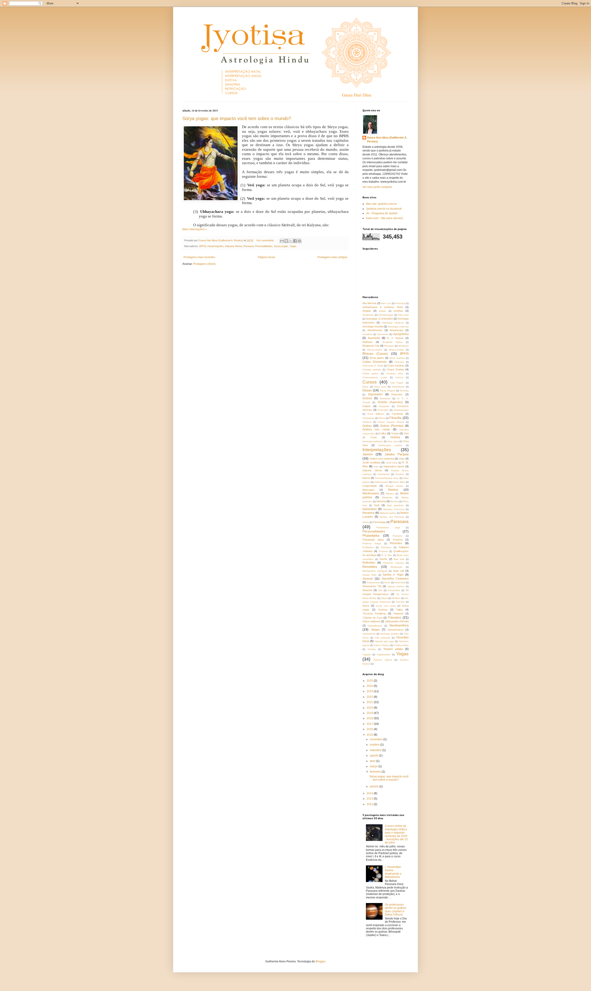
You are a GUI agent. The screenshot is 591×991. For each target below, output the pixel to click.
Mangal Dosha (394, 486)
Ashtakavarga (385, 315)
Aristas (382, 311)
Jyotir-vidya (392, 462)
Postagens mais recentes (199, 257)
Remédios (369, 566)
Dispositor (397, 394)
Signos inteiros (396, 586)
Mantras (393, 489)
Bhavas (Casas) (375, 353)
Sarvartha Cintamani (395, 578)
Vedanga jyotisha (389, 633)
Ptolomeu (386, 547)
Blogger (320, 961)
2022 (370, 696)
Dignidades (375, 394)
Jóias (402, 458)
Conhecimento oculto (374, 377)
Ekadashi (384, 406)
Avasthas (367, 334)
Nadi (376, 505)
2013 (370, 798)
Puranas (383, 551)
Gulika (382, 433)
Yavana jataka (393, 649)
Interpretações (215, 246)
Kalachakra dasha (393, 466)
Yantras (372, 649)
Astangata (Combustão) (379, 318)
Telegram (398, 613)
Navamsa (368, 512)
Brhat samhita (397, 358)
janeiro (374, 786)
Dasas (367, 390)
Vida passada (382, 637)
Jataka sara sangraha (381, 458)
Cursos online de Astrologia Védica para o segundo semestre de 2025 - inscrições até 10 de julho (396, 834)
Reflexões (368, 562)
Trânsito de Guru (372, 617)
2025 (370, 680)
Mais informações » (194, 229)
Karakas (399, 474)
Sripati (384, 598)
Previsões (396, 543)
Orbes (365, 522)
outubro (375, 744)
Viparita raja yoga (384, 641)
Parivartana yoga (388, 527)
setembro (376, 750)
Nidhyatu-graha (388, 513)
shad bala (400, 582)
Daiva (365, 386)
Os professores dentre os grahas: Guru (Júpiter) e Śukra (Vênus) (396, 909)
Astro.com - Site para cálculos (384, 218)
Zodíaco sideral (383, 660)
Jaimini (367, 454)
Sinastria (367, 590)
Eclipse (366, 406)
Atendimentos (375, 330)
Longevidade (369, 485)
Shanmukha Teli (371, 586)
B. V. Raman (395, 338)
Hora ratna (393, 441)
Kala (376, 466)
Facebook (397, 413)
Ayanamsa (383, 334)
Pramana (397, 536)
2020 (370, 707)
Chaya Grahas (395, 369)
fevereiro (376, 771)
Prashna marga (371, 543)
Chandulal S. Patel (372, 365)
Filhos (382, 418)
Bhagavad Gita (370, 345)
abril (373, 761)
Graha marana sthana (391, 422)
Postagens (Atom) (204, 264)
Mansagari (368, 489)
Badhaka (367, 342)
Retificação (396, 567)
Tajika (399, 609)
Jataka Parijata (397, 454)
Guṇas (395, 433)
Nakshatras (369, 509)
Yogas (292, 246)
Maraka (390, 493)
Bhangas (389, 345)
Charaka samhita (371, 369)
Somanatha (394, 590)
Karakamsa (384, 474)
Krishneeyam (381, 482)
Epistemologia (401, 410)
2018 (370, 718)
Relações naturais (393, 563)
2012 (370, 804)
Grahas (367, 425)
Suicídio (400, 602)
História (395, 437)
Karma (366, 478)
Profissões (368, 547)
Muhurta (381, 501)
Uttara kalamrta (371, 621)
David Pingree (387, 390)
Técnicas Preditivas (374, 613)
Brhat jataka (377, 358)
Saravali (367, 578)
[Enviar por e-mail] (282, 241)
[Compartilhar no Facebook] (295, 241)
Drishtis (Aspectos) (390, 402)
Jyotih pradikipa (371, 462)
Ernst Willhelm (376, 414)
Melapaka (387, 497)
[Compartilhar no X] (290, 241)
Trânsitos (394, 617)
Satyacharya (373, 582)
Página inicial (266, 257)
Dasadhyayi (398, 386)
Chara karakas (395, 365)
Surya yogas (281, 246)
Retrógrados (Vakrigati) (374, 571)
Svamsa (382, 609)
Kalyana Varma (233, 246)
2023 (370, 691)
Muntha (394, 501)
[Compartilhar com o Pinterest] (299, 241)
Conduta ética (394, 373)
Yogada (366, 654)
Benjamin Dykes (392, 342)
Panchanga (379, 522)
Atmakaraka (396, 330)
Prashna (397, 539)
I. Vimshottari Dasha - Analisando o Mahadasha (393, 872)
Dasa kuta (380, 386)
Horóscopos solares (390, 445)
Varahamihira (399, 625)
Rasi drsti (399, 559)
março (374, 766)
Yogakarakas (383, 654)
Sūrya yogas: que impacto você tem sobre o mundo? (236, 118)
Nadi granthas (395, 505)
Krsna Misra (398, 482)
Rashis (383, 559)
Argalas (366, 310)
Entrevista (383, 410)
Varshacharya (395, 629)
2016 (370, 729)
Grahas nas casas (376, 429)
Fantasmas (368, 418)
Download (385, 398)
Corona (399, 377)
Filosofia (395, 418)
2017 (370, 723)
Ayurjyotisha (401, 334)
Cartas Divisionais (374, 361)
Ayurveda (374, 338)
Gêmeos (366, 422)
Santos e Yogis (393, 574)
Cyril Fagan (397, 382)
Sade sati (398, 570)
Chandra (399, 362)
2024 (370, 686)
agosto (374, 755)
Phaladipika (370, 535)
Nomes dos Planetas (392, 517)
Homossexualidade (372, 441)
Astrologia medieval (393, 322)
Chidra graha (370, 373)
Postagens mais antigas (332, 257)
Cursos (369, 382)
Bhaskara (403, 345)
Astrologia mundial (372, 326)
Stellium (396, 598)
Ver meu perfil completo (377, 187)
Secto (387, 582)
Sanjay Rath (369, 575)
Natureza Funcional (393, 509)
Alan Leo (386, 303)
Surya (365, 605)
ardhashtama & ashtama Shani (382, 307)
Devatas (404, 390)
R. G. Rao (386, 555)
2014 (370, 793)
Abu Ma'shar (369, 303)
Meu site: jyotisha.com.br (381, 203)
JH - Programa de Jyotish (382, 213)
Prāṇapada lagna (373, 539)
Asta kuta (403, 315)
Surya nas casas (386, 605)
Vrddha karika (401, 645)
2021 (370, 702)
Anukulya (400, 303)
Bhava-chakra (374, 349)
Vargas (375, 629)
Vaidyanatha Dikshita (397, 621)
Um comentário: (265, 240)
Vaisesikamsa (375, 625)
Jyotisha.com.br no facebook (384, 208)
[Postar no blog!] (286, 241)
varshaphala (369, 633)
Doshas (367, 398)
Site (380, 590)
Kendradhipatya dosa (386, 478)
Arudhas (398, 310)
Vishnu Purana (382, 645)
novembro (376, 739)
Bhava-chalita (396, 349)
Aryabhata (368, 315)
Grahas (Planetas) (392, 425)
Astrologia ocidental (398, 326)
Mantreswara (370, 493)
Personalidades (263, 246)
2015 (370, 734)
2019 (370, 713)
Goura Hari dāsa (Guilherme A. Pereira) (387, 139)
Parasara (248, 246)
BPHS (202, 246)
